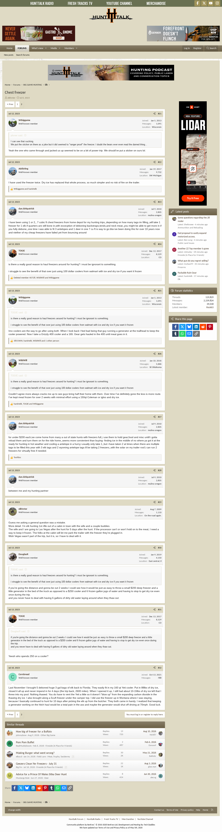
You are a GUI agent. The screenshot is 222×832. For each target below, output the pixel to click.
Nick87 (153, 735)
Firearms (182, 267)
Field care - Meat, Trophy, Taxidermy (53, 757)
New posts (8, 55)
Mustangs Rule (22, 778)
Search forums (22, 55)
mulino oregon (154, 215)
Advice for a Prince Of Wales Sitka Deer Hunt (41, 774)
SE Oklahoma (155, 367)
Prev (11, 104)
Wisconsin (156, 127)
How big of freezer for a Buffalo (34, 731)
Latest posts (182, 211)
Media (54, 48)
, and (36, 278)
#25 (159, 291)
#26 (159, 354)
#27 (159, 417)
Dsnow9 (152, 745)
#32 (159, 668)
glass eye (152, 767)
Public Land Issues (186, 243)
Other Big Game (48, 735)
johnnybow (21, 735)
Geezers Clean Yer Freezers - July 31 (36, 763)
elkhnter (11, 98)
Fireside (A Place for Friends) (59, 746)
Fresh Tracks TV (111, 819)
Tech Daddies (149, 825)
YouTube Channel (145, 819)
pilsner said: (17, 135)
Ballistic (152, 756)
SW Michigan (155, 175)
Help (198, 810)
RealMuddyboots (24, 746)
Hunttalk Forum (76, 819)
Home (9, 48)
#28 (159, 470)
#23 (159, 202)
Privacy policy (187, 810)
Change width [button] (14, 810)
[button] (46, 48)
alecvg (153, 777)
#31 (159, 610)
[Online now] (12, 366)
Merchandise (128, 819)
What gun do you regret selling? (193, 261)
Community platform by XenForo (92, 825)
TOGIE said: (17, 312)
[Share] (154, 114)
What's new (37, 48)
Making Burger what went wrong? (35, 753)
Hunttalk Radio (93, 819)
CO (160, 257)
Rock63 (210, 307)
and (25, 189)
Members (69, 48)
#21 (159, 114)
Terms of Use (172, 810)
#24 (159, 244)
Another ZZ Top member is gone (193, 248)
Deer (46, 778)
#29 (159, 502)
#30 (159, 548)
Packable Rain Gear (187, 273)
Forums (22, 48)
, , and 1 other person (36, 341)
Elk (179, 279)
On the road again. (152, 516)
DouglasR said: (18, 631)
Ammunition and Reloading (190, 228)
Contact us (159, 810)
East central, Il (155, 561)
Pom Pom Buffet (25, 742)
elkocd (19, 757)
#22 (159, 162)
